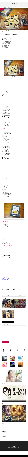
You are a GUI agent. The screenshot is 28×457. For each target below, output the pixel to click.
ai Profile (2, 425)
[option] (14, 393)
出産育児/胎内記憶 (4, 436)
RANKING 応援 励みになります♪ (5, 279)
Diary (2, 426)
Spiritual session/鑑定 (4, 430)
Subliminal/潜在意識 (4, 431)
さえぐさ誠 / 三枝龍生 (4, 432)
